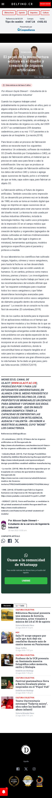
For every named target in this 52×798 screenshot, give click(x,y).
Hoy (17, 632)
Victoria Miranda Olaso (25, 625)
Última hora (9, 13)
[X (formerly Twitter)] (26, 769)
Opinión (22, 13)
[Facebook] (18, 769)
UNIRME (26, 580)
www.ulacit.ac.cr (24, 382)
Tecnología (26, 52)
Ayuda (26, 761)
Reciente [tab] (7, 606)
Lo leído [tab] (20, 606)
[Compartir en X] (16, 541)
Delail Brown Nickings (25, 671)
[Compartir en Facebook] (10, 541)
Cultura (46, 13)
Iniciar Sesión (45, 4)
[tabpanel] (26, 663)
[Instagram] (34, 769)
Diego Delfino (21, 648)
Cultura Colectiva (25, 610)
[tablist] (26, 605)
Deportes (34, 13)
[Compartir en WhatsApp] (3, 541)
